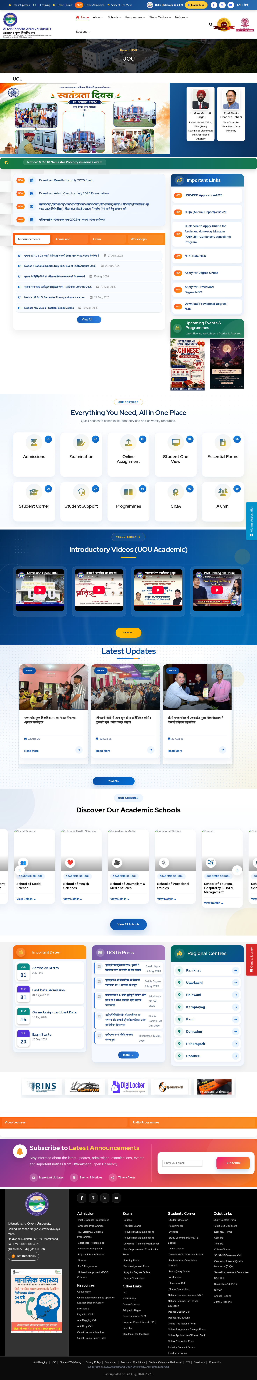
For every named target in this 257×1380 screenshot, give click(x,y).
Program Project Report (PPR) (139, 1322)
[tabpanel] (89, 289)
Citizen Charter (222, 1249)
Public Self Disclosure (225, 1225)
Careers (218, 1237)
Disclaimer (110, 1362)
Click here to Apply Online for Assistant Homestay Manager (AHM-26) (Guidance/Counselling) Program (203, 234)
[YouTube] (116, 1198)
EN (239, 4)
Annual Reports (222, 1295)
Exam (97, 239)
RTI (125, 1292)
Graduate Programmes (90, 1225)
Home (84, 17)
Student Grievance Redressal (165, 1362)
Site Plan (128, 1328)
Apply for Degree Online (197, 273)
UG (15, 37)
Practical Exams (132, 1225)
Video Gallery (176, 1248)
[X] (104, 1198)
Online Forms (64, 4)
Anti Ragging (40, 1362)
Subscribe (233, 1163)
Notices (180, 17)
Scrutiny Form (131, 1260)
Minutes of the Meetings (136, 1333)
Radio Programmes (146, 1122)
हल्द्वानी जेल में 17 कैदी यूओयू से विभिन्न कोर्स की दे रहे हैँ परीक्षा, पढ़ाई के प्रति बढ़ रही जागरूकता (125, 1000)
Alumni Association (179, 1289)
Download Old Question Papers (186, 1254)
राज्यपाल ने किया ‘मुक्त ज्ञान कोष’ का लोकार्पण (50, 718)
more (126, 1054)
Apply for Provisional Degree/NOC (195, 289)
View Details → (73, 898)
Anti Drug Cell (84, 1326)
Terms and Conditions (133, 1362)
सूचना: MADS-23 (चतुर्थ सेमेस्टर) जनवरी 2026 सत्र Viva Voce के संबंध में (62, 255)
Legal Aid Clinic (85, 1314)
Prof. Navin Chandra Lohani (231, 115)
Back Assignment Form (136, 1266)
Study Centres (159, 17)
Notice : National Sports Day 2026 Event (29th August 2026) (60, 265)
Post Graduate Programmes (93, 1219)
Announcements (29, 239)
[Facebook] (81, 1198)
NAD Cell (219, 1278)
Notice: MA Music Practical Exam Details (49, 307)
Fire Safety (83, 1308)
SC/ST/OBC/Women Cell (227, 1255)
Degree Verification (133, 1278)
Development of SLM (134, 1316)
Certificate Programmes (91, 1242)
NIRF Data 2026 (191, 256)
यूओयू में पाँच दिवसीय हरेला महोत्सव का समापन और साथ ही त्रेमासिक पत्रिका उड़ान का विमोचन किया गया (125, 1019)
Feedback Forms (177, 1353)
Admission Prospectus (90, 1248)
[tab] (32, 239)
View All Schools (128, 924)
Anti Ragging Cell (86, 1320)
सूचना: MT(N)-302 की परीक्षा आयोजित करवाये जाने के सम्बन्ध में (54, 276)
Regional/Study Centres (91, 1254)
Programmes (134, 17)
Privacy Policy (93, 1362)
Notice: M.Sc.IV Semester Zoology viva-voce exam (55, 297)
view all (87, 319)
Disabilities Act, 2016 (225, 1284)
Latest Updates (21, 4)
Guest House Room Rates (91, 1338)
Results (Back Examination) (138, 1237)
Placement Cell (177, 1283)
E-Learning (44, 4)
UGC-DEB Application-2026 (199, 195)
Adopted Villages (132, 1310)
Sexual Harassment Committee (231, 1272)
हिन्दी (246, 4)
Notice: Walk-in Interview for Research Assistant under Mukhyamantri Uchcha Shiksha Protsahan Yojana (105, 162)
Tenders (218, 1243)
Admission (62, 239)
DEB (20, 37)
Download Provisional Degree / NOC (202, 306)
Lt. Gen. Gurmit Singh (200, 115)
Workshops (139, 239)
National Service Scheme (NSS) (185, 1295)
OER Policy (129, 1298)
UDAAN (218, 1289)
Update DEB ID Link (179, 1311)
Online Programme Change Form (186, 1329)
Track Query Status (179, 1271)
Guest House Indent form (91, 1332)
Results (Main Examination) (138, 1231)
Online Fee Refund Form (182, 1323)
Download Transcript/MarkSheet (141, 1243)
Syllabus (173, 1231)
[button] (20, 870)
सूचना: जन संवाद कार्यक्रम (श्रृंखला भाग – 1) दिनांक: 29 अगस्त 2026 (58, 286)
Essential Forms (223, 1231)
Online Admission (90, 4)
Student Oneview (178, 1219)
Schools (113, 17)
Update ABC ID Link (179, 1317)
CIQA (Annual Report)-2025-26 (201, 212)
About (97, 17)
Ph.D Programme (87, 1266)
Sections (82, 31)
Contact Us (215, 1362)
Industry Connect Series (181, 1347)
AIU (30, 37)
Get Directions (26, 1256)
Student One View (121, 4)
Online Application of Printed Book (186, 1335)
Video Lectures (15, 1122)
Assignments (176, 1225)
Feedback (199, 1362)
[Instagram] (93, 1198)
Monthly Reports (222, 1301)
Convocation (84, 1291)
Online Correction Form (181, 1341)
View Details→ (25, 898)
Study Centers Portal (225, 1219)
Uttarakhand (31, 35)
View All (128, 632)
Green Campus (131, 1304)
